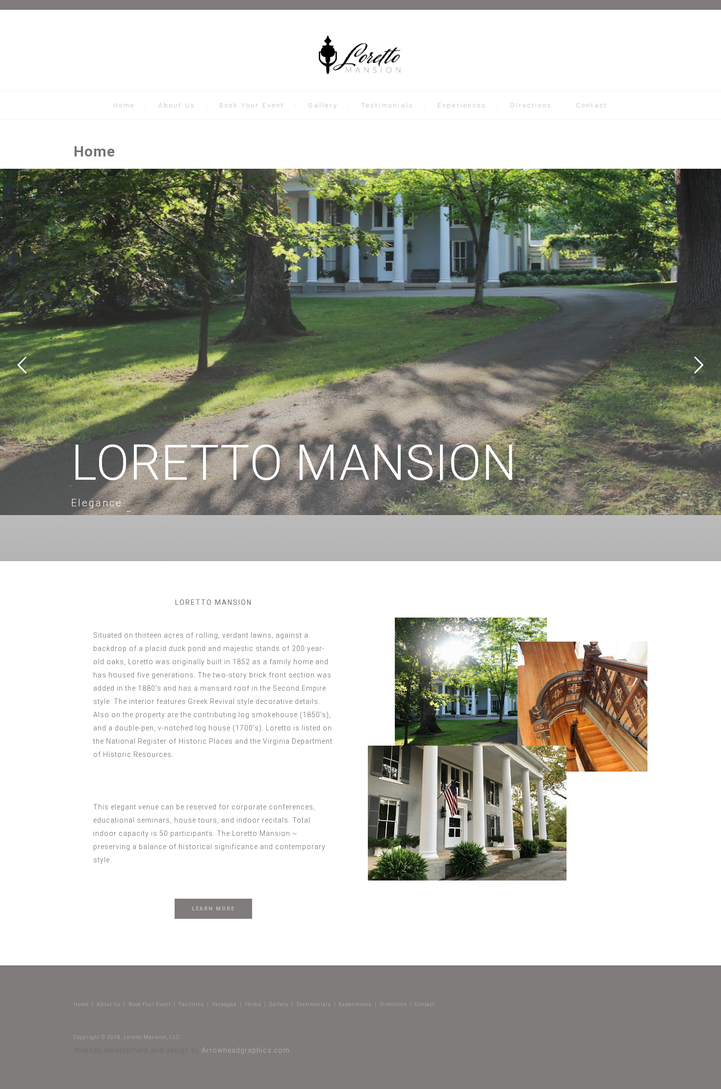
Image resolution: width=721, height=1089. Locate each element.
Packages (224, 1004)
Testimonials (387, 105)
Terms (253, 1004)
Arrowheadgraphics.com (246, 1050)
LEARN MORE (213, 909)
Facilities (191, 1004)
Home (124, 105)
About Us (177, 105)
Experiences (462, 105)
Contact (592, 105)
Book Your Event (251, 105)
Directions (531, 105)
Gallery (323, 105)
